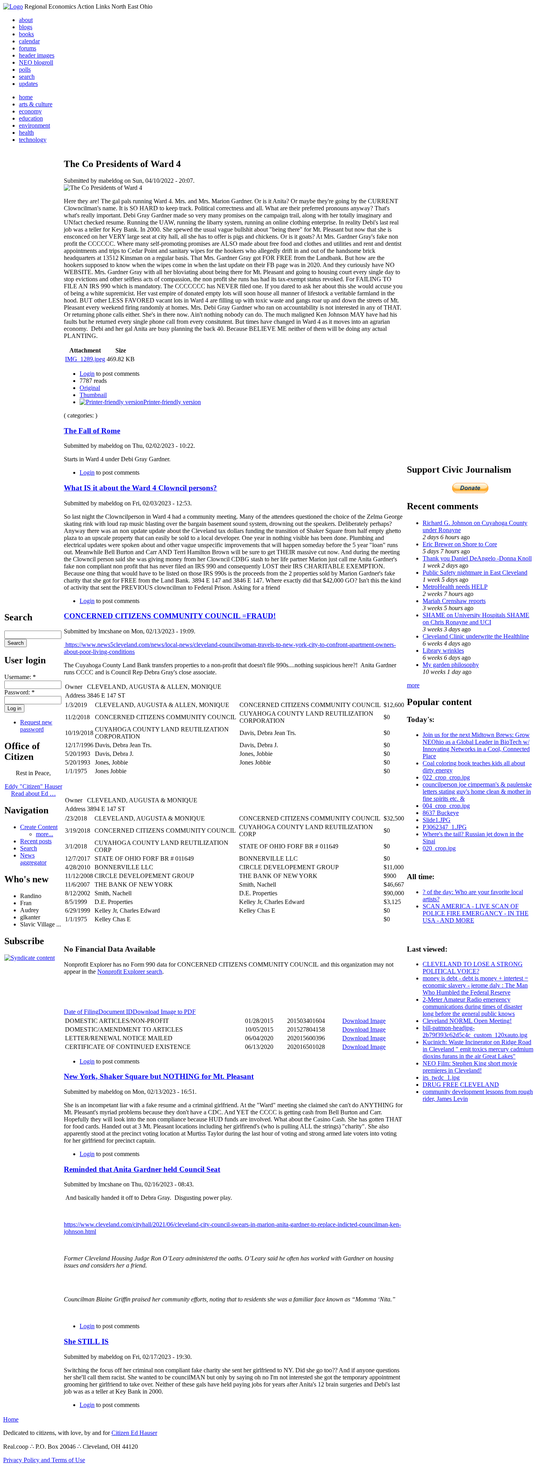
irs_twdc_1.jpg (441, 1077)
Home (11, 1419)
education (31, 118)
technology (32, 139)
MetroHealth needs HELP (455, 586)
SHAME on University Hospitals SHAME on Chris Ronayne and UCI (476, 618)
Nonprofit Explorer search (129, 971)
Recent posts (36, 841)
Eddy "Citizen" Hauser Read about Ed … (33, 790)
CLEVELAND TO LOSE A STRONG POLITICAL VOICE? (473, 967)
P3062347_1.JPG (445, 827)
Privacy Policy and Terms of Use (44, 1460)
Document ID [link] (115, 1011)
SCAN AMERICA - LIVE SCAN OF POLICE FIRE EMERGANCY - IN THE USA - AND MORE (476, 913)
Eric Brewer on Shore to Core (460, 544)
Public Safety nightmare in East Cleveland (475, 572)
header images (36, 55)
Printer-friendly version (172, 402)
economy (30, 111)
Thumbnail (93, 395)
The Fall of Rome (92, 431)
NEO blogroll (36, 62)
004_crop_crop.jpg (446, 805)
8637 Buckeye (441, 812)
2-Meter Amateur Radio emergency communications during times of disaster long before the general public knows (472, 1006)
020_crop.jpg (439, 848)
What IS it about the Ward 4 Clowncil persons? (140, 488)
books (26, 34)
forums (27, 48)
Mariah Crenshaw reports (454, 601)
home (26, 97)
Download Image (364, 1020)
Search (28, 848)
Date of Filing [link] (81, 1011)
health (26, 132)
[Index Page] (13, 6)
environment (34, 125)
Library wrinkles (443, 650)
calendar (29, 41)
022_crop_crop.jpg (446, 777)
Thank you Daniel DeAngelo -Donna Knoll (477, 558)
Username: (20, 677)
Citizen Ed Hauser (134, 1432)
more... (44, 834)
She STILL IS (86, 1341)
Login (87, 373)
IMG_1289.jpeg (85, 359)
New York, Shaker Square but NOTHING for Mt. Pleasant (159, 1076)
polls (25, 69)
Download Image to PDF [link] (164, 1011)
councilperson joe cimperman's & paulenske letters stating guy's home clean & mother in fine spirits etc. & (477, 791)
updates (28, 83)
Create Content (39, 827)
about (26, 20)
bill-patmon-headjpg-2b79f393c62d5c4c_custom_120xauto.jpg (475, 1031)
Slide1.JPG (437, 820)
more (413, 685)
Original (90, 387)
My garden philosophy (451, 664)
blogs (25, 27)
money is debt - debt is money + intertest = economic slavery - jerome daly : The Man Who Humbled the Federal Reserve (475, 985)
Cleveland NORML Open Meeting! (467, 1020)
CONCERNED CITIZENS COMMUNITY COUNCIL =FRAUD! (170, 616)
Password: (19, 692)
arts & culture (35, 104)
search (27, 76)
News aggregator (33, 859)
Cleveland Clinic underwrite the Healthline (476, 636)
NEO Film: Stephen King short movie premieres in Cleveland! (470, 1067)
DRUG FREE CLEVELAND (461, 1084)
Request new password (36, 726)
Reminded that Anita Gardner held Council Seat (142, 1169)
